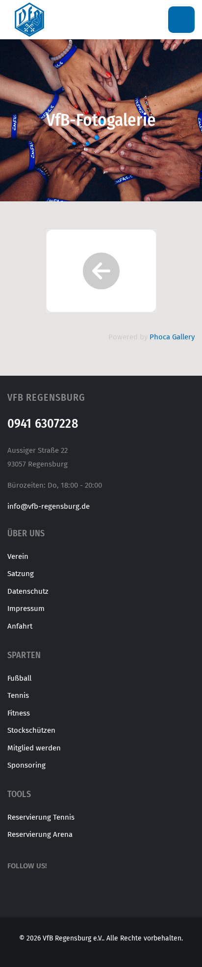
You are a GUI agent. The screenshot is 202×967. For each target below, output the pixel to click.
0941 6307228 (42, 423)
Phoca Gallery (172, 336)
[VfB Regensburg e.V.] (29, 19)
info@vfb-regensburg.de (48, 506)
